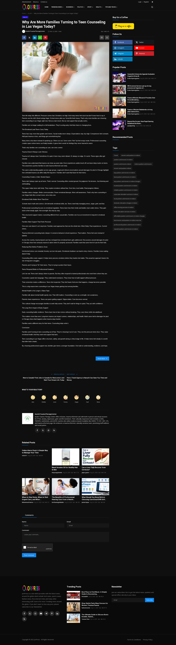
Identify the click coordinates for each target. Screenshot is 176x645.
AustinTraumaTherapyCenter (46, 414)
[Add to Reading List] (107, 37)
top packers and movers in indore (124, 173)
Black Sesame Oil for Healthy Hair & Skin (65, 468)
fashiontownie (86, 608)
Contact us (44, 2)
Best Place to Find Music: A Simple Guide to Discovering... (94, 593)
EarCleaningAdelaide (58, 502)
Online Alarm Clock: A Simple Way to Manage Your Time (35, 451)
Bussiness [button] (69, 7)
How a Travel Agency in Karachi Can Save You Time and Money (87, 379)
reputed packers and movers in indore (126, 229)
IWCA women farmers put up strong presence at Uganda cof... (139, 87)
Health (30, 13)
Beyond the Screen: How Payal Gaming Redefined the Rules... (140, 122)
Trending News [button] (56, 7)
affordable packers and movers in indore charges (129, 216)
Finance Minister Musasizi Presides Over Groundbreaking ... (141, 99)
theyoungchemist (57, 472)
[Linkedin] (57, 613)
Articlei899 (85, 596)
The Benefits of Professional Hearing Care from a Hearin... (63, 498)
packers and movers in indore (123, 160)
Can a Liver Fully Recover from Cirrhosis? (94, 468)
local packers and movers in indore (125, 199)
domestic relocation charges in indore (125, 203)
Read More (101, 359)
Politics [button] (80, 7)
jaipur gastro (85, 472)
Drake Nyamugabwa (133, 78)
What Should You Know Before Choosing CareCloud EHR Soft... (94, 498)
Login (139, 2)
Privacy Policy (147, 640)
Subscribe (149, 600)
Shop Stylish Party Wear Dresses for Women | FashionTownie (95, 604)
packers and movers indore (122, 164)
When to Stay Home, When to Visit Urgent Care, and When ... (35, 498)
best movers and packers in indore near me (127, 220)
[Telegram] (46, 613)
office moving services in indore (124, 207)
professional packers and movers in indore (127, 225)
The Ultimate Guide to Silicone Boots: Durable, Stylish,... (95, 616)
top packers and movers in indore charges (127, 181)
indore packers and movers (143, 164)
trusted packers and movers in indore (125, 186)
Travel (116, 155)
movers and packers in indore (130, 155)
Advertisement (26, 2)
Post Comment (29, 555)
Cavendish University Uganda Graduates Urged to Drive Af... (141, 75)
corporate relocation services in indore (126, 194)
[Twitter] (30, 613)
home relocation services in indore (124, 212)
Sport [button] (89, 7)
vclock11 (24, 455)
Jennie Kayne (85, 502)
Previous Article (58, 374)
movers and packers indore (122, 168)
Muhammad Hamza (27, 502)
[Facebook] (24, 613)
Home (46, 7)
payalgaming (131, 126)
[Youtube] (40, 613)
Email (69, 522)
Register (146, 2)
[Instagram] (35, 613)
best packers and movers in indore (125, 177)
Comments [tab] (29, 515)
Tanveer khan (86, 619)
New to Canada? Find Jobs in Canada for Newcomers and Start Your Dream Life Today (43, 379)
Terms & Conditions (134, 640)
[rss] (24, 619)
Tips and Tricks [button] (110, 7)
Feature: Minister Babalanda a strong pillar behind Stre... (139, 110)
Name (24, 522)
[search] (152, 7)
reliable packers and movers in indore (126, 190)
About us (36, 2)
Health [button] (98, 7)
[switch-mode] (152, 2)
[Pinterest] (52, 613)
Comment (25, 530)
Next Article (71, 374)
